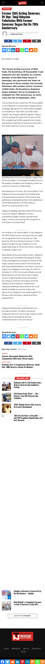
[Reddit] (31, 50)
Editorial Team (16, 34)
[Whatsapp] (22, 50)
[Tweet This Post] (17, 41)
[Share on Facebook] (8, 41)
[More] (36, 50)
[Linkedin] (13, 50)
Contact (23, 652)
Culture (6, 649)
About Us (26, 649)
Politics (22, 349)
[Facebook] (4, 50)
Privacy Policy (36, 649)
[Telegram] (27, 50)
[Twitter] (9, 50)
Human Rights (16, 649)
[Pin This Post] (27, 41)
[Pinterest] (18, 50)
